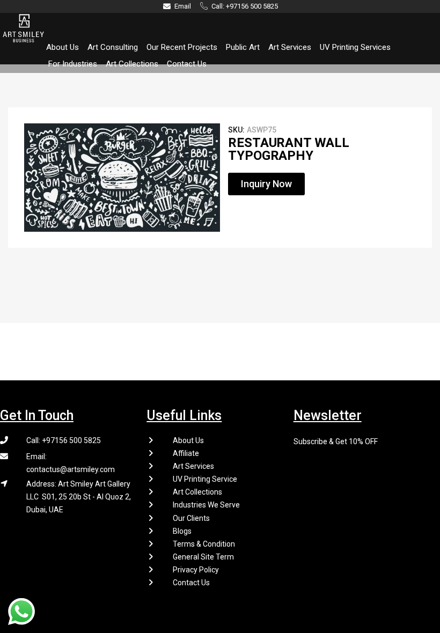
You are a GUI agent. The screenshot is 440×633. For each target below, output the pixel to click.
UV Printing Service (205, 479)
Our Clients (191, 518)
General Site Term (203, 557)
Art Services (289, 47)
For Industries (72, 64)
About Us (62, 47)
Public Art (243, 47)
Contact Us (187, 64)
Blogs (182, 531)
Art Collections (132, 64)
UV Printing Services (355, 47)
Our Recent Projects (181, 47)
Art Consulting (112, 47)
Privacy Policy (196, 569)
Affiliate (186, 453)
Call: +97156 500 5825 (63, 440)
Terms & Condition (204, 544)
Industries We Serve (206, 504)
